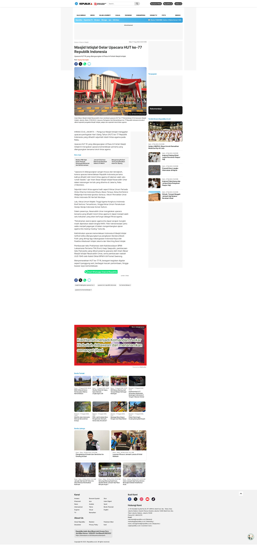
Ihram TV (153, 15)
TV (75, 512)
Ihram (81, 42)
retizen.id (178, 4)
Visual (91, 510)
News (92, 15)
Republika (79, 20)
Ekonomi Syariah (94, 498)
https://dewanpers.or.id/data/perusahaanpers (90, 535)
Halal (117, 15)
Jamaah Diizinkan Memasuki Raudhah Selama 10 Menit (100, 161)
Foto (164, 15)
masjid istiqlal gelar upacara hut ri (84, 285)
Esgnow (77, 510)
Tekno (91, 507)
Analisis (91, 504)
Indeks (177, 15)
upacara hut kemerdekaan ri (83, 290)
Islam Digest (108, 501)
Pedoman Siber (108, 522)
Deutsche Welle (156, 4)
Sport (105, 504)
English (106, 510)
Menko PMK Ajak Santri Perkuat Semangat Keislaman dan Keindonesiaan (83, 162)
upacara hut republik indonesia (107, 285)
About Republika (79, 522)
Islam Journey (105, 15)
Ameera (76, 498)
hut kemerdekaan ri (125, 285)
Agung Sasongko (83, 60)
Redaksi (91, 522)
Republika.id (168, 4)
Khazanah (77, 501)
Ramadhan (92, 512)
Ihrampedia (140, 15)
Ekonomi (128, 15)
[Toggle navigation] (76, 3)
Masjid (86, 42)
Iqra (90, 501)
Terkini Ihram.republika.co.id (159, 119)
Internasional (78, 507)
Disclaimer (77, 525)
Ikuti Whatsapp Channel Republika (102, 272)
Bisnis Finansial (108, 507)
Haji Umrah (81, 15)
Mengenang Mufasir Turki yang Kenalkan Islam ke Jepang (118, 161)
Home (76, 42)
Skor (105, 498)
